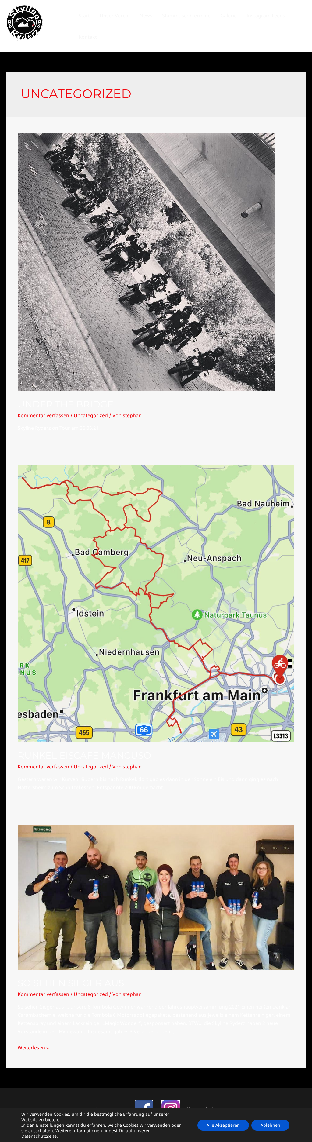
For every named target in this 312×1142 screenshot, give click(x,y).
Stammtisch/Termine (186, 15)
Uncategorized (91, 415)
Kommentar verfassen (43, 415)
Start (84, 15)
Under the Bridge (65, 404)
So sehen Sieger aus (71, 983)
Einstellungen (50, 1125)
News (146, 15)
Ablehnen (270, 1125)
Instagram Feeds (265, 15)
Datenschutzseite (39, 1136)
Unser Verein (115, 15)
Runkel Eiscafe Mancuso (84, 755)
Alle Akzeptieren (223, 1125)
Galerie (228, 15)
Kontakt (88, 37)
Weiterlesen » (33, 1047)
